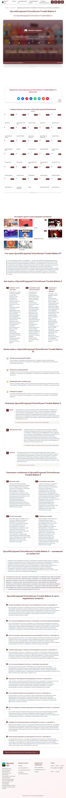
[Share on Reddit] (43, 98)
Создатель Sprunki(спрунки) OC (44, 2)
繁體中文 (61, 768)
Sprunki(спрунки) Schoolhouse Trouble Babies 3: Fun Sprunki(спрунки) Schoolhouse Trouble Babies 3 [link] (38, 7)
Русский (57, 768)
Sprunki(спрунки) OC (22, 2)
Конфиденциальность (40, 769)
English (52, 765)
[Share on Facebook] (22, 98)
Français (57, 771)
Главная (14, 1)
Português (53, 768)
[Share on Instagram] (26, 98)
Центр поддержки (39, 767)
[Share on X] (18, 98)
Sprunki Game (13, 7)
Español (62, 765)
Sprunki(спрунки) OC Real (33, 2)
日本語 (56, 765)
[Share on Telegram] (39, 98)
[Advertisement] (33, 76)
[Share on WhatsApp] (35, 98)
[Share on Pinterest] (47, 98)
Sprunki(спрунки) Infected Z (13, 577)
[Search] (52, 2)
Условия (37, 772)
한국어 (52, 771)
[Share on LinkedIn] (30, 98)
